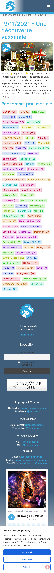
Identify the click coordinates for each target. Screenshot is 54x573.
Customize (27, 559)
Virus (29, 247)
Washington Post (14, 169)
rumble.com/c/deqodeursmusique (31, 460)
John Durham (12, 164)
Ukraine (43, 127)
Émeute (9, 232)
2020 (30, 143)
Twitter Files (12, 247)
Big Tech (34, 216)
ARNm (9, 174)
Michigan (10, 289)
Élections (11, 127)
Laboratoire (25, 268)
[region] (27, 549)
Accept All (27, 552)
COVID (9, 112)
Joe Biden (11, 133)
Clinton (37, 284)
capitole (9, 159)
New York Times (14, 153)
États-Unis (36, 169)
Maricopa (10, 190)
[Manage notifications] (47, 567)
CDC (8, 148)
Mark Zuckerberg (34, 279)
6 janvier (10, 185)
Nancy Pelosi (26, 273)
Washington (11, 263)
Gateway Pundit (39, 179)
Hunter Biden (12, 143)
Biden (28, 127)
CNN (21, 148)
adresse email (27, 352)
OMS (33, 153)
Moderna (37, 206)
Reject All (27, 567)
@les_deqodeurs (31, 442)
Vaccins (9, 221)
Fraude (9, 211)
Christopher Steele (15, 284)
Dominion (41, 232)
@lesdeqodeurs (34, 428)
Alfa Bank (10, 226)
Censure (27, 195)
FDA (29, 164)
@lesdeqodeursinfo (35, 425)
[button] (48, 6)
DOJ (42, 268)
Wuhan (44, 143)
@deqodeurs (33, 411)
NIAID (8, 268)
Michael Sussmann (33, 200)
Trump (24, 117)
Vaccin (33, 122)
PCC (8, 206)
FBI (24, 112)
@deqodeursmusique (31, 456)
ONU (32, 258)
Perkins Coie (12, 242)
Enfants (24, 211)
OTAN (21, 206)
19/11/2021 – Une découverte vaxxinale (24, 30)
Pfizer (42, 138)
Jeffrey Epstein (13, 258)
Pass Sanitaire (31, 190)
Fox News (27, 185)
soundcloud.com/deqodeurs (33, 463)
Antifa (8, 237)
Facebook (27, 159)
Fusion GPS (32, 242)
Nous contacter (27, 334)
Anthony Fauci (39, 148)
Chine (9, 117)
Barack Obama (31, 226)
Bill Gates (30, 263)
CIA (29, 138)
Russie (38, 112)
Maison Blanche (13, 216)
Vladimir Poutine (14, 179)
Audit (8, 273)
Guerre (25, 232)
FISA (8, 252)
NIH (38, 211)
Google (43, 247)
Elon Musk (26, 174)
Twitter (28, 133)
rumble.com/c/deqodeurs (33, 408)
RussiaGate (11, 279)
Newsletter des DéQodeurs (28, 363)
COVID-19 (10, 200)
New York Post (29, 221)
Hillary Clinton (12, 138)
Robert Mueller (26, 252)
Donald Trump (13, 122)
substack (10, 195)
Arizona (44, 164)
